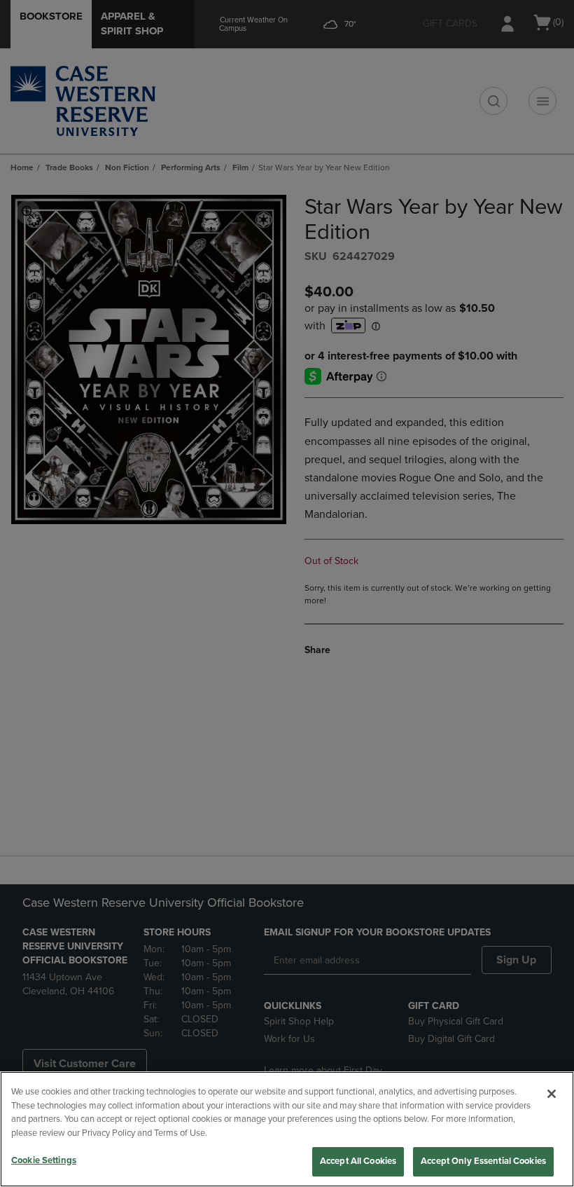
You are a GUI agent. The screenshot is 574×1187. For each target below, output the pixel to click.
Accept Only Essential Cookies (483, 1161)
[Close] (551, 1093)
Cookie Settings (43, 1160)
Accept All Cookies (358, 1161)
